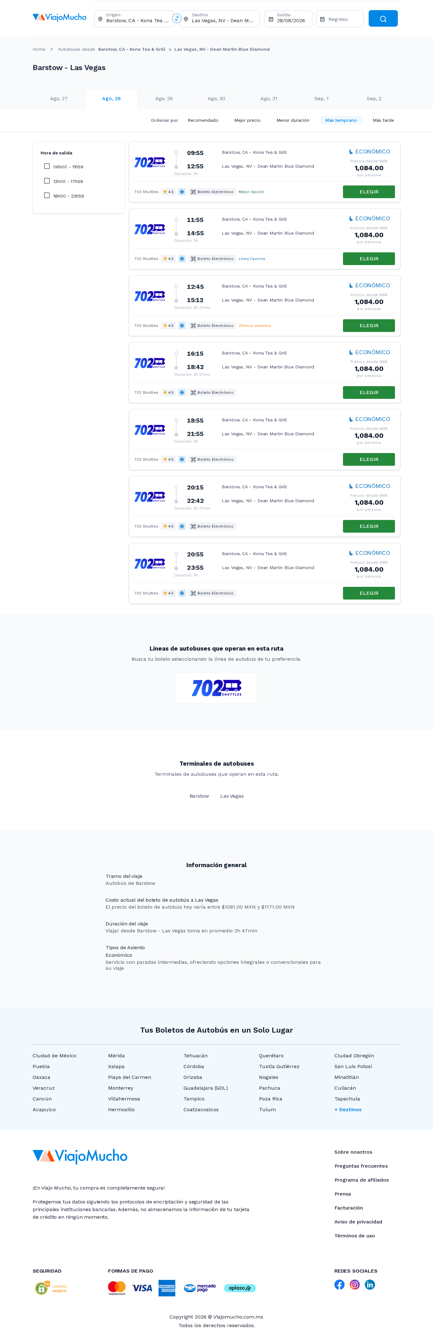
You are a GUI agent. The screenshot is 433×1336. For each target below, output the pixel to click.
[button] (264, 172)
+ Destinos (348, 1109)
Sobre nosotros (353, 1152)
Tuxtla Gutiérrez (279, 1066)
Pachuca (269, 1088)
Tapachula (347, 1099)
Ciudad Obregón (354, 1056)
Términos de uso (354, 1236)
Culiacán (345, 1088)
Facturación (348, 1208)
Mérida (116, 1056)
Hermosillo (121, 1109)
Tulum (267, 1109)
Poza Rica (270, 1099)
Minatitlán (346, 1077)
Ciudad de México (54, 1056)
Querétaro (271, 1056)
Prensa (342, 1194)
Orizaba (193, 1077)
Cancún (42, 1099)
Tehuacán (196, 1056)
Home (39, 49)
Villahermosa (124, 1099)
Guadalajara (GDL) (206, 1088)
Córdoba (194, 1066)
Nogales (268, 1077)
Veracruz (44, 1088)
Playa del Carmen (129, 1077)
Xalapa (116, 1066)
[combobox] (137, 20)
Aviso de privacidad (358, 1222)
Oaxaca (41, 1077)
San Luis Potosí (353, 1066)
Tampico (194, 1099)
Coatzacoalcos (201, 1109)
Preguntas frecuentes (361, 1166)
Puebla (41, 1066)
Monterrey (120, 1088)
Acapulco (44, 1109)
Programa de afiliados (361, 1180)
